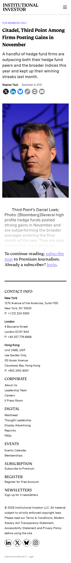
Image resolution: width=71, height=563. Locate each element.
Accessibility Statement (20, 528)
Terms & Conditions (39, 518)
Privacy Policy (52, 528)
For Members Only (14, 23)
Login (31, 556)
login (52, 264)
